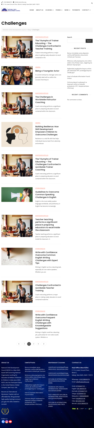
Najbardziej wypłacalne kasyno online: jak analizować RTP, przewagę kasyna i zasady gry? (79, 70)
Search (69, 37)
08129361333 (80, 401)
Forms (58, 10)
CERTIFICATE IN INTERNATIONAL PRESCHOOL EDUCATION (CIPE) (58, 368)
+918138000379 (7, 2)
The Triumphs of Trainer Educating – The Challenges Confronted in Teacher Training (48, 44)
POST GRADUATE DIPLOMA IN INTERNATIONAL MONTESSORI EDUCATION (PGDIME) (58, 396)
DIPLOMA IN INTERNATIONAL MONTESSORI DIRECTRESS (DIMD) (57, 404)
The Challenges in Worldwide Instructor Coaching (45, 100)
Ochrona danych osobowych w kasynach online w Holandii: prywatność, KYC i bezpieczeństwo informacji (78, 85)
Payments (76, 10)
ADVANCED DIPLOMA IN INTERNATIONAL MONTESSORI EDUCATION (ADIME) (58, 389)
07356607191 (80, 386)
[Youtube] (10, 421)
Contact (85, 10)
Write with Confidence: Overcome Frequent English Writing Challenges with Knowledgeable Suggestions (46, 321)
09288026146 (80, 398)
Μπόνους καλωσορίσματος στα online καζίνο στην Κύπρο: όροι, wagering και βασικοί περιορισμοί (79, 63)
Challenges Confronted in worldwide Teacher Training (48, 288)
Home (32, 10)
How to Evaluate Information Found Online (78, 77)
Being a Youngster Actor (47, 71)
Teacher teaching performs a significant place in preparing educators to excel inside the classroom (47, 225)
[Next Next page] (43, 344)
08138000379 (81, 388)
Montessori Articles (41, 37)
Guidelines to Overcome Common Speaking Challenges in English (47, 195)
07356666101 (81, 393)
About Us (39, 10)
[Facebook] (3, 421)
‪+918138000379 (82, 403)
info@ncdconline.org (20, 2)
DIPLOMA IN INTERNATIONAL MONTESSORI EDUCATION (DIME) (57, 381)
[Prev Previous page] (19, 344)
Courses (48, 10)
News (67, 10)
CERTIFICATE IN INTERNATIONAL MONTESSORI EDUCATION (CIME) (58, 374)
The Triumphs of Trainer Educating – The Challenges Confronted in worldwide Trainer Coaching (48, 164)
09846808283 (84, 396)
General (37, 67)
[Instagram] (6, 421)
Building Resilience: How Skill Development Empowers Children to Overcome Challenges (47, 130)
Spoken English (40, 188)
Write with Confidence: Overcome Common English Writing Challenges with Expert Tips (46, 257)
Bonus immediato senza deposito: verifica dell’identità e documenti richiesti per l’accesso (78, 55)
